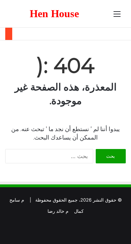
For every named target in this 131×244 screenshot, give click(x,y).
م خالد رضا (58, 211)
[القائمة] (117, 16)
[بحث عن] (13, 16)
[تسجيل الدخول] (26, 16)
